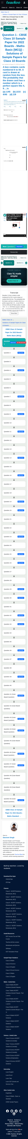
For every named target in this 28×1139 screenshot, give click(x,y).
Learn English (9, 1072)
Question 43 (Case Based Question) (13, 719)
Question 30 (13, 598)
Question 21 (7, 519)
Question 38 (7, 668)
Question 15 (7, 466)
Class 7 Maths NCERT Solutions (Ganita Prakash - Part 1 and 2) (14, 993)
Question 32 (13, 615)
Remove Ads (14, 252)
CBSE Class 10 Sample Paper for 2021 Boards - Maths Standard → (14, 813)
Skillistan (8, 948)
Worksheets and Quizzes (13, 945)
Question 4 (13, 370)
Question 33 (13, 624)
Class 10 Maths (10, 960)
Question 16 (13, 475)
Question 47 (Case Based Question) (13, 765)
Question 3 (7, 361)
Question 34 (7, 633)
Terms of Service (14, 1122)
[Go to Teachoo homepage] (13, 2)
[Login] (24, 2)
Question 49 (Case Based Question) (12, 788)
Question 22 (7, 528)
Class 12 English (10, 976)
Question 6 (7, 388)
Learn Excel (9, 1075)
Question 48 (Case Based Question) (12, 777)
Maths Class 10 (5, 12)
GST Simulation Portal (12, 951)
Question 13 (7, 449)
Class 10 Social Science (12, 970)
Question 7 (13, 396)
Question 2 (13, 353)
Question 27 (7, 571)
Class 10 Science (10, 963)
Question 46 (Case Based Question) (13, 754)
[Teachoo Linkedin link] (14, 1113)
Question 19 (13, 501)
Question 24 (7, 545)
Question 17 (7, 484)
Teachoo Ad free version (12, 942)
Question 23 (13, 536)
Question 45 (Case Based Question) (12, 742)
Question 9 (13, 414)
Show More (14, 313)
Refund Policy (19, 1123)
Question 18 (7, 493)
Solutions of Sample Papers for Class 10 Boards (15, 14)
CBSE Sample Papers (12, 1102)
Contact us (17, 1120)
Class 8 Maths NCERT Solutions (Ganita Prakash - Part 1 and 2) (14, 1001)
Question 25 (13, 554)
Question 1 (14, 342)
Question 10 (7, 423)
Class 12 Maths (10, 973)
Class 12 (4, 7)
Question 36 (13, 650)
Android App (9, 879)
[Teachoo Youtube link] (20, 1111)
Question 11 (13, 431)
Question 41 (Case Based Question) (13, 695)
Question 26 (13, 563)
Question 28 (7, 580)
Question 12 (7, 440)
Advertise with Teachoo (14, 1125)
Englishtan (9, 1093)
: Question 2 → (14, 246)
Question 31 (7, 606)
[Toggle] (3, 2)
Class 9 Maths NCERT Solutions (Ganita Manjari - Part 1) (14, 1009)
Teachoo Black (19, 854)
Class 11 (12, 7)
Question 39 (13, 676)
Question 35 (7, 641)
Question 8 (7, 405)
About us (10, 1120)
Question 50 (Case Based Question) (13, 800)
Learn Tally (9, 1078)
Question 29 (13, 589)
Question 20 (13, 510)
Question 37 (13, 659)
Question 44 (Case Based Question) (13, 730)
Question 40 (7, 685)
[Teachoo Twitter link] (16, 1111)
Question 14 (13, 458)
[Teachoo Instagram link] (12, 1111)
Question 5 (7, 379)
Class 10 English (10, 967)
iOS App (8, 882)
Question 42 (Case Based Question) (12, 707)
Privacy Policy (9, 1123)
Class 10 (19, 7)
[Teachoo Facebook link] (7, 1111)
